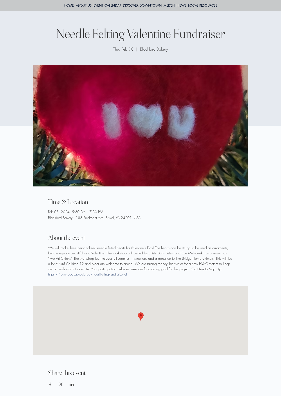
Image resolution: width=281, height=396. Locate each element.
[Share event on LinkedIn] (72, 384)
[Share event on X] (61, 384)
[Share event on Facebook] (50, 384)
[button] (202, 5)
